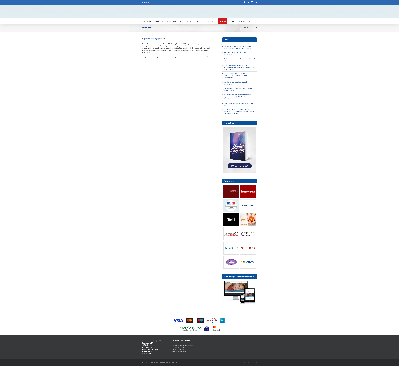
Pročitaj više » (209, 57)
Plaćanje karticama (178, 348)
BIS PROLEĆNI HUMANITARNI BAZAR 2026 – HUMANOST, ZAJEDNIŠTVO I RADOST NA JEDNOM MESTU (238, 76)
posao (172, 57)
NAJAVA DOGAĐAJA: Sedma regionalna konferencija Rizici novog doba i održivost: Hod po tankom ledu (239, 67)
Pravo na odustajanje (179, 352)
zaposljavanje (178, 57)
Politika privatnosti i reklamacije (182, 345)
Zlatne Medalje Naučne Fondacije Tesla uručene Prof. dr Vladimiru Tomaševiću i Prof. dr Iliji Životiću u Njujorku (239, 111)
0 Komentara (187, 57)
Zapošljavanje (153, 57)
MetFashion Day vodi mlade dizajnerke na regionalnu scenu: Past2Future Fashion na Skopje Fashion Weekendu (238, 97)
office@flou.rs (146, 2)
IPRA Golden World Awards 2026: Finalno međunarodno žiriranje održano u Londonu (238, 47)
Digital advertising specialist (153, 39)
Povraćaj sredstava (178, 350)
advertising (166, 57)
